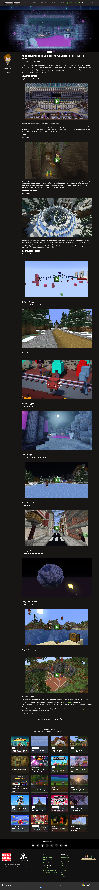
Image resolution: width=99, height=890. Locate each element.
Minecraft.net (67, 709)
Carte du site (63, 867)
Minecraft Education (47, 862)
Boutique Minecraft (65, 857)
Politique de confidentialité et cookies (26, 885)
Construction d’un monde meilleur (50, 872)
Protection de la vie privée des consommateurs (45, 885)
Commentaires (64, 865)
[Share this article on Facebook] (61, 719)
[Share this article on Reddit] (56, 719)
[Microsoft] (86, 885)
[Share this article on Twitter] (52, 719)
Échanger (63, 876)
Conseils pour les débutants (66, 861)
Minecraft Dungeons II (47, 857)
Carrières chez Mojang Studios (49, 870)
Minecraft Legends (47, 861)
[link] (33, 845)
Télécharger (63, 868)
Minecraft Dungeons (47, 859)
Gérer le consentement (22, 866)
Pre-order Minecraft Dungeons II (53, 8)
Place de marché (64, 856)
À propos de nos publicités (24, 887)
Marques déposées (70, 885)
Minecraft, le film (46, 874)
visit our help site (67, 702)
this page (82, 709)
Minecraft (45, 856)
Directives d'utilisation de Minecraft (9, 866)
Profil (62, 874)
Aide (62, 863)
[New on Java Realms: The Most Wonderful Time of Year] (56, 101)
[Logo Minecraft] (12, 3)
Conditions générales (60, 885)
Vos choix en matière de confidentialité (50, 887)
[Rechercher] (84, 3)
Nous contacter (64, 870)
